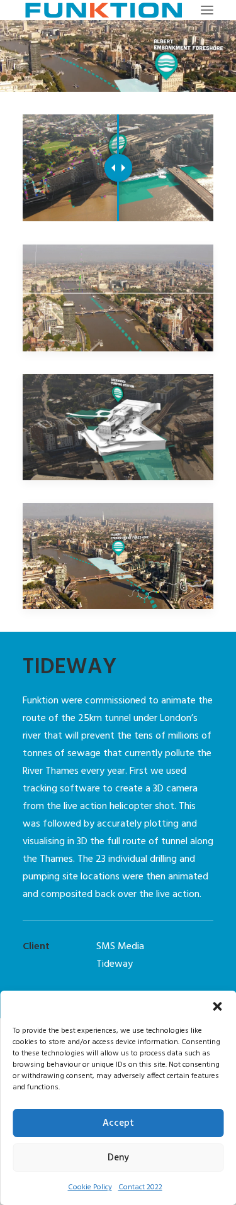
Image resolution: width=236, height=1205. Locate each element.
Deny (118, 1157)
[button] (217, 1006)
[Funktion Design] (103, 10)
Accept (118, 1123)
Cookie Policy (90, 1187)
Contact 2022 (140, 1187)
